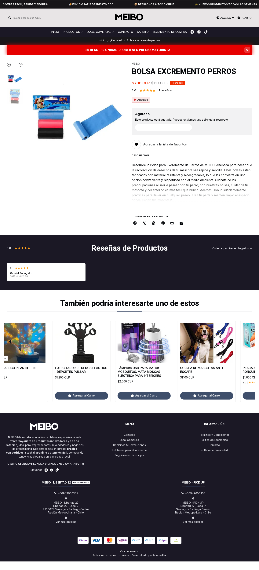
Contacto (129, 434)
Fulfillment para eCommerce (129, 450)
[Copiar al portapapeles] (181, 223)
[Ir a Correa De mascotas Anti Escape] (192, 343)
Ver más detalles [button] (66, 521)
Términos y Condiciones (214, 434)
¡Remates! (116, 40)
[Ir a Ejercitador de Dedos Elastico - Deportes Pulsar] (67, 343)
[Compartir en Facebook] (135, 223)
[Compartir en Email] (172, 223)
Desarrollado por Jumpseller (149, 555)
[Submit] (10, 18)
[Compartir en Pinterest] (163, 223)
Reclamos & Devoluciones (129, 445)
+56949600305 (68, 493)
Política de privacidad (214, 450)
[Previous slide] (11, 65)
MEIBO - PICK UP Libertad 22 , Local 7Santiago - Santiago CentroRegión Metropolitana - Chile (193, 507)
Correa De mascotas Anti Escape (187, 370)
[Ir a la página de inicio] (129, 18)
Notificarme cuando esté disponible (165, 127)
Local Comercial (130, 439)
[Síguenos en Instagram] (192, 32)
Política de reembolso (214, 439)
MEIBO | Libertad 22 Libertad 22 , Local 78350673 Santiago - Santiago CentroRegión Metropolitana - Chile (66, 507)
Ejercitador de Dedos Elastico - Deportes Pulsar (67, 370)
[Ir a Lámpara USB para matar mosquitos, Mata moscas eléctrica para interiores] (129, 343)
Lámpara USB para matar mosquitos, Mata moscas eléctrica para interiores (125, 372)
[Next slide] (19, 65)
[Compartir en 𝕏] (144, 223)
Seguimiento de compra (129, 455)
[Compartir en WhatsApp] (153, 223)
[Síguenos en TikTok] (206, 32)
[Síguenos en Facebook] (199, 32)
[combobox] (27, 18)
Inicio (102, 40)
